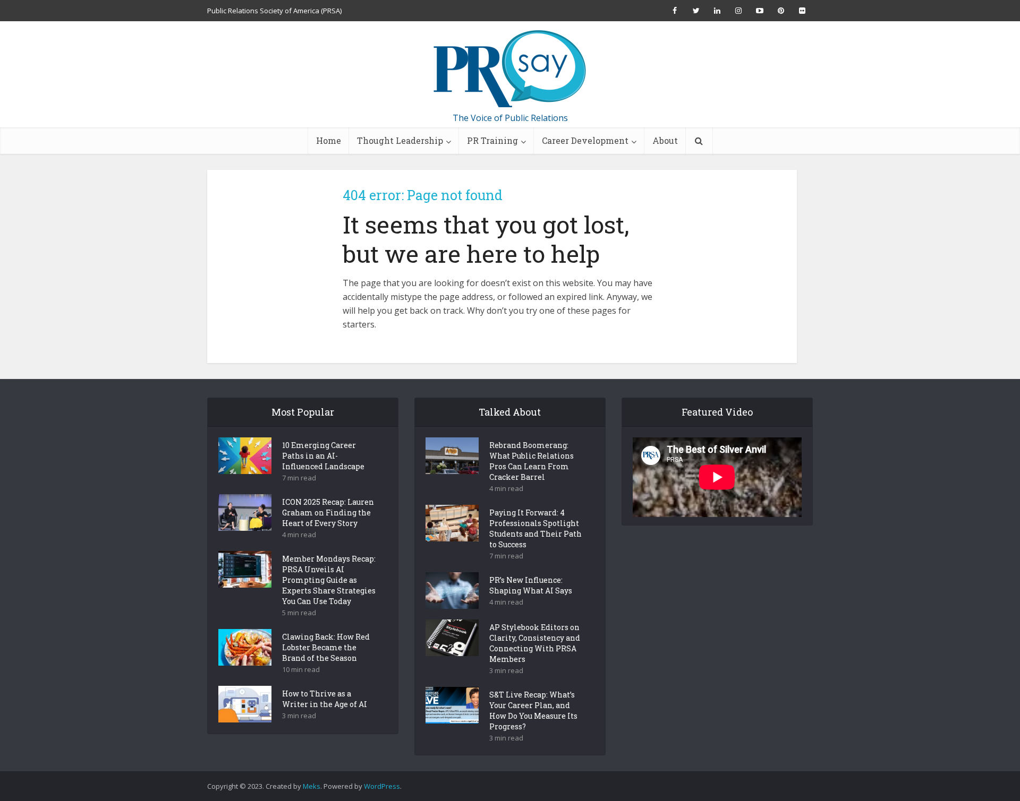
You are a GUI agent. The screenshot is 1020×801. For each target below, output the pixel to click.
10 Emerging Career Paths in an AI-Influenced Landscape (323, 455)
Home (328, 140)
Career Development (585, 140)
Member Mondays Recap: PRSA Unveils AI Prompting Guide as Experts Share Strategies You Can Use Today (329, 580)
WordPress (382, 786)
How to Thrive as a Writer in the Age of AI (324, 698)
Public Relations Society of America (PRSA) (274, 10)
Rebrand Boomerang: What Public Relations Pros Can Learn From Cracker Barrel (531, 461)
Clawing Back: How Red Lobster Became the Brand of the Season (326, 647)
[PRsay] (510, 69)
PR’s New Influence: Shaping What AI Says (530, 585)
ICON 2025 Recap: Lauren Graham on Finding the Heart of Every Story (328, 512)
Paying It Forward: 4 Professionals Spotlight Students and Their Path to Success (535, 528)
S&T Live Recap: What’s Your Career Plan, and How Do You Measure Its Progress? (533, 710)
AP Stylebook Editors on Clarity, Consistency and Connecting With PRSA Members (534, 643)
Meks (311, 786)
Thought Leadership (400, 140)
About (665, 140)
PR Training (492, 140)
